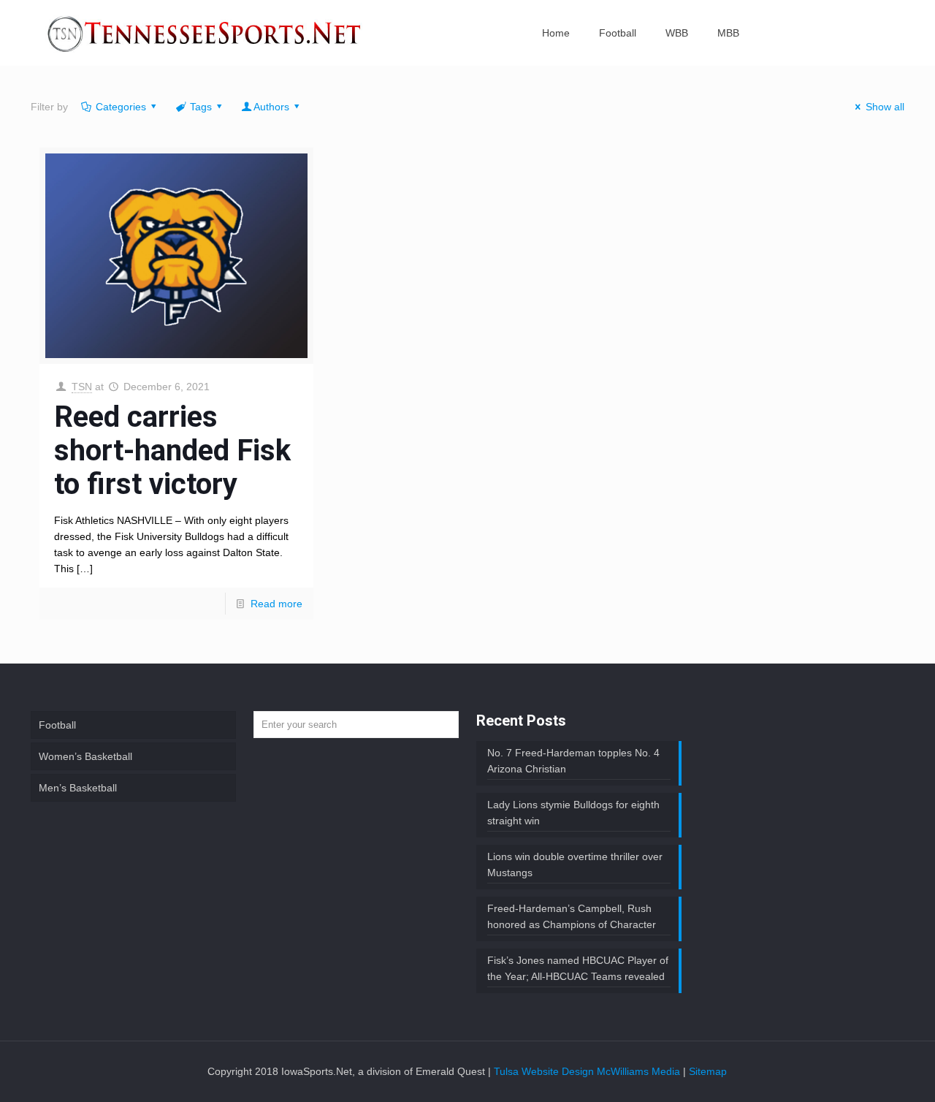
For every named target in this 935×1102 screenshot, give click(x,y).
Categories (121, 107)
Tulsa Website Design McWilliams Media (588, 1071)
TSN (82, 386)
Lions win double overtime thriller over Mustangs (575, 864)
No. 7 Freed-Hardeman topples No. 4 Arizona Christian (573, 761)
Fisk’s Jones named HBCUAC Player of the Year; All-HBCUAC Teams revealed (577, 968)
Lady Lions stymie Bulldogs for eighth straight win (573, 812)
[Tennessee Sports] (205, 33)
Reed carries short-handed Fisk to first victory (172, 450)
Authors (271, 107)
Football (57, 725)
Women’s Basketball (85, 756)
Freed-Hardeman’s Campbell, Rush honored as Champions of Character (571, 916)
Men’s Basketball (78, 788)
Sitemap (708, 1071)
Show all (885, 107)
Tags (201, 107)
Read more (276, 603)
